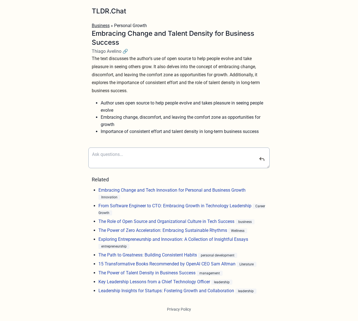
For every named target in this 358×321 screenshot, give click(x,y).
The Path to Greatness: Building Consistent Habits (148, 255)
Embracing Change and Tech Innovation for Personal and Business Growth (172, 190)
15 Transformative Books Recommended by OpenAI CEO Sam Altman (167, 264)
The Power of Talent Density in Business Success (147, 272)
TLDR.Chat (109, 11)
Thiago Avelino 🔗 (110, 51)
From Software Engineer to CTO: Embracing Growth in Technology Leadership (175, 205)
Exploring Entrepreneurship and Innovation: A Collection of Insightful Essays (173, 239)
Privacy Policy (179, 309)
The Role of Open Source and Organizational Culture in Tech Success (166, 221)
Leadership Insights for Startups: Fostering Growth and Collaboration (166, 290)
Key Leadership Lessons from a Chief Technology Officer (154, 281)
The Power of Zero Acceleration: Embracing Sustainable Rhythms (163, 230)
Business (101, 25)
